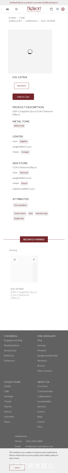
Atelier (7, 386)
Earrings (41, 345)
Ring (39, 340)
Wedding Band (11, 345)
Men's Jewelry (44, 370)
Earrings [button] (32, 21)
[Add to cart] (14, 259)
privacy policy (34, 455)
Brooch (41, 365)
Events (41, 411)
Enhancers (9, 360)
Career (41, 421)
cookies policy (50, 455)
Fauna (7, 421)
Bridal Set (9, 355)
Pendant (41, 350)
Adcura (7, 411)
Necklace (42, 360)
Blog (39, 416)
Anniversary (10, 350)
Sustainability (44, 401)
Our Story (42, 386)
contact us (21, 436)
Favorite (21, 86)
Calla (6, 391)
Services (41, 406)
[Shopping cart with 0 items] (51, 9)
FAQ (39, 426)
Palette (8, 406)
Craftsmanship (45, 391)
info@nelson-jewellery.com (39, 446)
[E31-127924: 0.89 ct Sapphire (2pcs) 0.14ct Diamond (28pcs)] (24, 269)
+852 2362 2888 (33, 441)
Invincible (9, 416)
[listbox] (30, 52)
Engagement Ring (13, 340)
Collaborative (44, 396)
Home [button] (12, 18)
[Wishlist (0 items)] (57, 9)
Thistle (7, 401)
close (17, 467)
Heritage (8, 396)
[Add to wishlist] (33, 259)
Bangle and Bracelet (47, 355)
